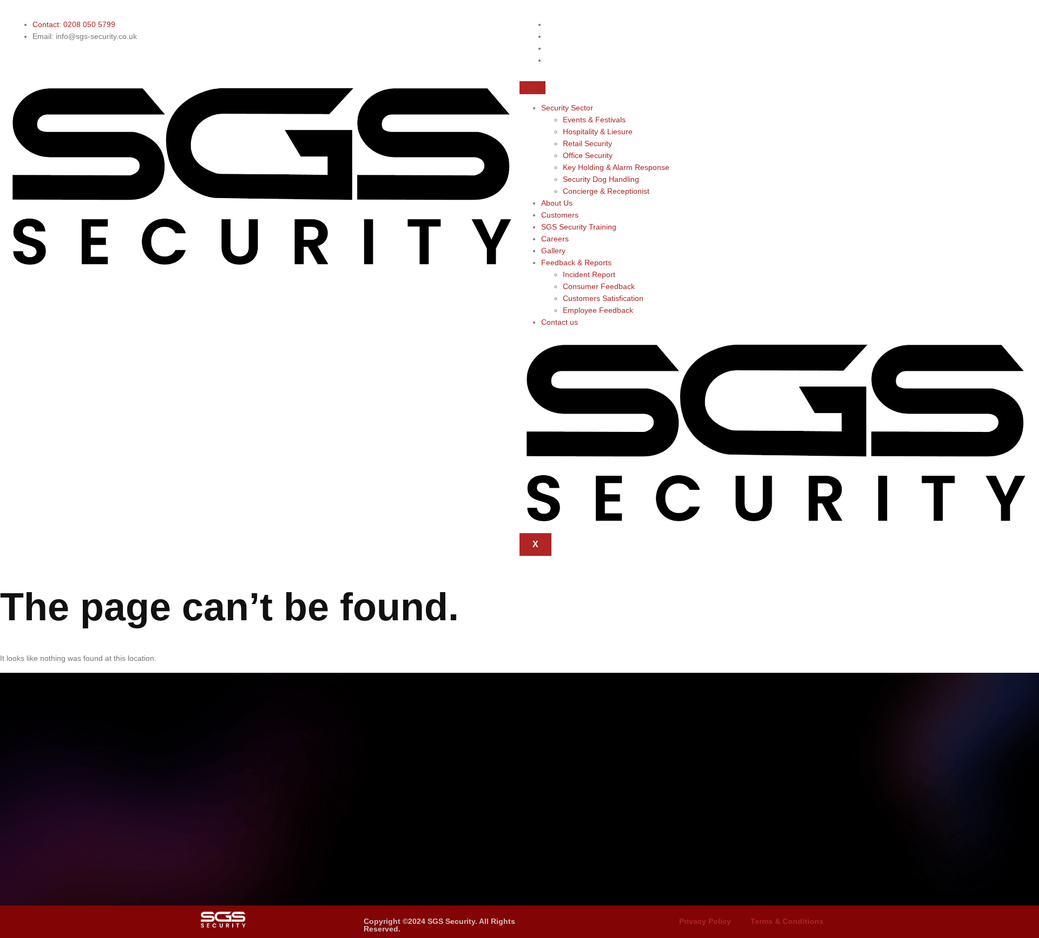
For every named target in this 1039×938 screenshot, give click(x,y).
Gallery (553, 250)
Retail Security (587, 143)
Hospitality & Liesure (598, 131)
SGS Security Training (578, 226)
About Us (557, 203)
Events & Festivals (594, 119)
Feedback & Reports (576, 262)
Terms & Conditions (787, 921)
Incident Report (589, 274)
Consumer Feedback (599, 286)
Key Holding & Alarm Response (616, 167)
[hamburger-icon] (532, 87)
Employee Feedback (598, 310)
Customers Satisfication (603, 298)
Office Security (588, 155)
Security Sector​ (567, 107)
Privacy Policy (705, 921)
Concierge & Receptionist (606, 191)
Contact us (559, 322)
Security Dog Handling (601, 179)
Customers (559, 215)
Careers (555, 238)
